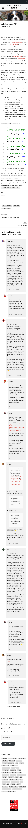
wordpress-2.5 (17, 789)
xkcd (9, 791)
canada (19, 760)
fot (17, 767)
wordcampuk (6, 208)
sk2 (21, 779)
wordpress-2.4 (6, 789)
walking (4, 786)
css (17, 763)
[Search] (24, 8)
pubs (16, 777)
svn (21, 781)
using (18, 784)
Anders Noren (18, 824)
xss (14, 791)
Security (5, 779)
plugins (11, 777)
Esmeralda (14, 765)
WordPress (22, 786)
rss (21, 777)
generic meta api (13, 44)
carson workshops (8, 763)
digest (22, 763)
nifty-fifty (5, 774)
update (13, 784)
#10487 (9, 661)
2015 (10, 758)
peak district (21, 774)
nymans (13, 774)
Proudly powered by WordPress (10, 823)
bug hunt (12, 760)
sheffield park (14, 779)
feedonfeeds (6, 767)
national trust (17, 772)
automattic (22, 758)
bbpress (4, 760)
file (13, 767)
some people (21, 58)
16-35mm (4, 758)
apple (15, 758)
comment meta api (17, 42)
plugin (4, 777)
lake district (6, 772)
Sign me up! (8, 744)
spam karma (5, 781)
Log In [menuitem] (25, 1)
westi (14, 32)
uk (8, 784)
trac (3, 784)
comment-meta (6, 205)
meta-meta (16, 205)
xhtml (4, 791)
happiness (5, 770)
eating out (5, 765)
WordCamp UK (17, 56)
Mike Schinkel (11, 550)
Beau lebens (11, 241)
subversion (14, 781)
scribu (11, 382)
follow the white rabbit (14, 6)
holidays (13, 770)
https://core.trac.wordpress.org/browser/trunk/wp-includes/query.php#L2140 (16, 428)
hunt (19, 770)
